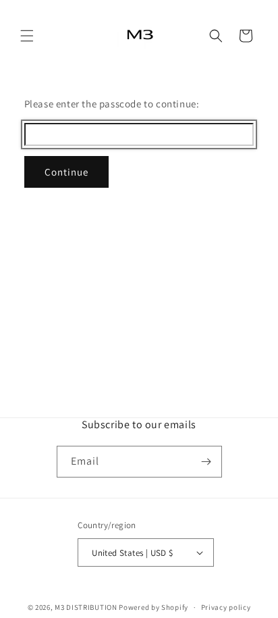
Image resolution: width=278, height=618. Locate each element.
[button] (27, 36)
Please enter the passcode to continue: (112, 103)
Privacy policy (226, 607)
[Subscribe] (206, 462)
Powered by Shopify (153, 607)
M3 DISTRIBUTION (86, 607)
